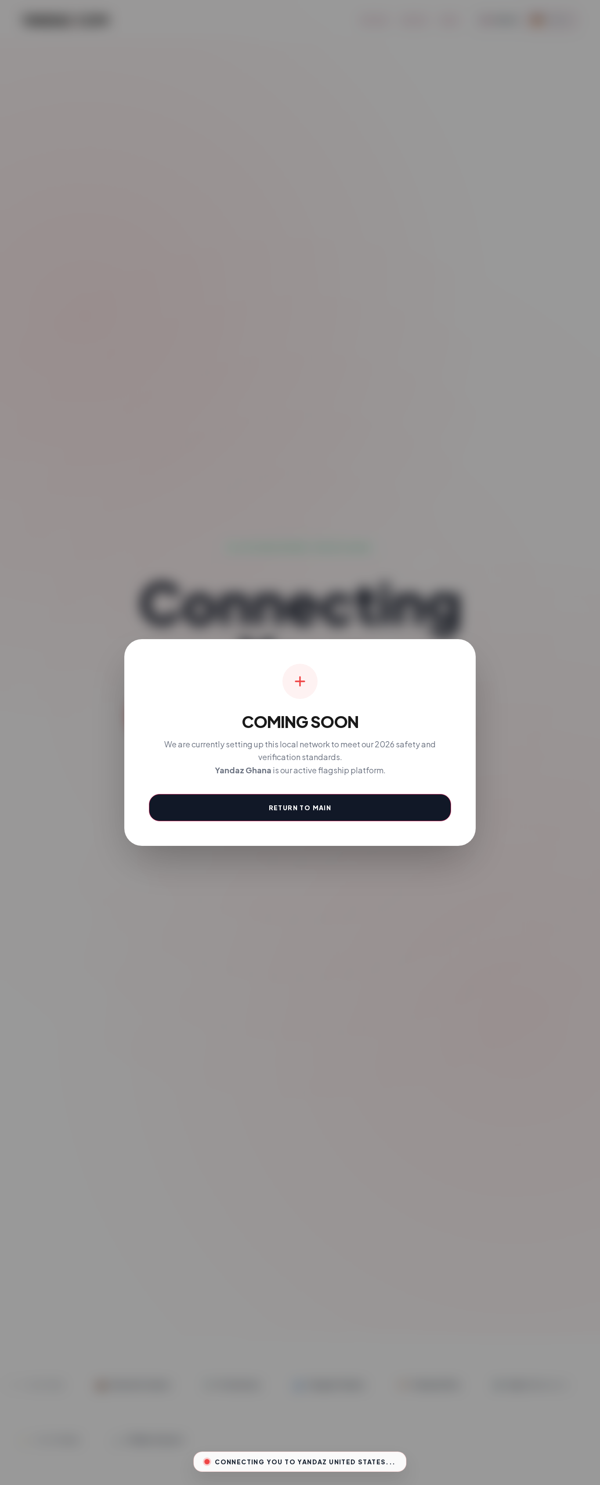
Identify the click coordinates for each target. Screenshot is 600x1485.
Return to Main (300, 808)
